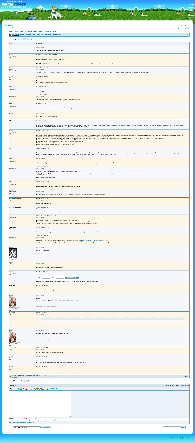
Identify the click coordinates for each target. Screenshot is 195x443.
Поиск (35, 31)
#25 (37, 293)
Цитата (42, 47)
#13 (37, 166)
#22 (37, 262)
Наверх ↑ (186, 376)
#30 (37, 366)
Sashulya (11, 294)
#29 (37, 356)
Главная (10, 27)
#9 (36, 120)
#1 (36, 46)
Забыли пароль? (95, 63)
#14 (37, 181)
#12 (37, 158)
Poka (10, 67)
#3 (36, 67)
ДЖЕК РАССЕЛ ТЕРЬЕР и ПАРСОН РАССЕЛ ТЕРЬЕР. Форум (28, 34)
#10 (37, 130)
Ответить (29, 31)
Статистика (41, 31)
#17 (37, 207)
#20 (37, 235)
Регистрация (22, 31)
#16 (37, 198)
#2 (36, 54)
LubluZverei (12, 246)
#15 (37, 190)
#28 (37, 347)
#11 (37, 148)
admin (11, 54)
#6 (36, 94)
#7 (36, 103)
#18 (37, 215)
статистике (83, 371)
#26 (37, 312)
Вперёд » (30, 39)
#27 (37, 329)
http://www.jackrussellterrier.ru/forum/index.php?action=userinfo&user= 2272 (89, 240)
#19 (37, 227)
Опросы (16, 31)
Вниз (188, 34)
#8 (36, 112)
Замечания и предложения (52, 34)
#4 (36, 76)
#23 (37, 271)
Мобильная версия (50, 31)
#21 (37, 245)
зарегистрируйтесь (54, 420)
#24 (37, 285)
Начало (11, 31)
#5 (36, 86)
